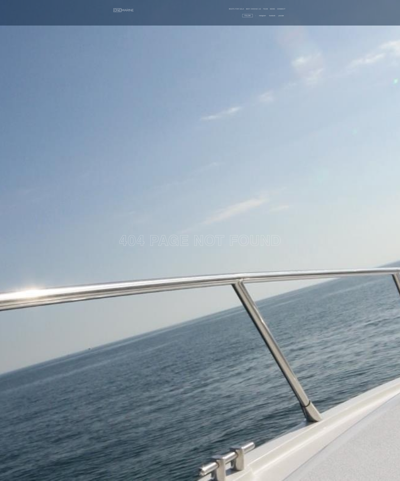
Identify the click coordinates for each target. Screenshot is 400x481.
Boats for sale (236, 9)
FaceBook (272, 16)
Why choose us (253, 9)
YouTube (281, 16)
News (272, 9)
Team (265, 9)
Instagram (262, 16)
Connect (281, 9)
